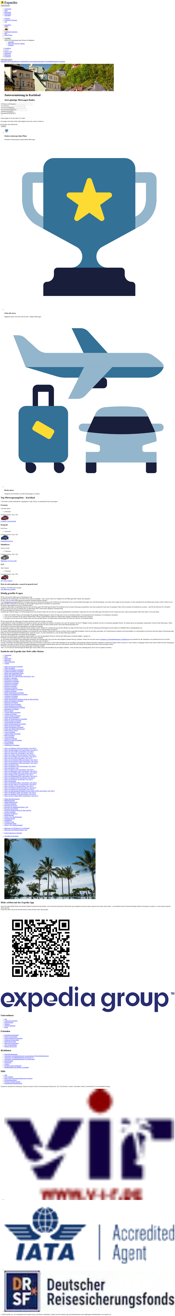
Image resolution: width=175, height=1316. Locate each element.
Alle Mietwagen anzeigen (8, 589)
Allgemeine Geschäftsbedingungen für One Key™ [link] (19, 1057)
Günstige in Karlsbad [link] (10, 714)
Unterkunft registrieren (10, 32)
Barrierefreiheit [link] (8, 1061)
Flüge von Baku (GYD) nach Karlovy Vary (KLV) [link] (19, 769)
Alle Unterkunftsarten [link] (10, 1045)
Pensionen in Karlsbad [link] (10, 688)
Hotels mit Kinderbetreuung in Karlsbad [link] (15, 694)
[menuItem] (8, 61)
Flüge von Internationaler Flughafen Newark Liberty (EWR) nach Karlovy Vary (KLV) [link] (29, 791)
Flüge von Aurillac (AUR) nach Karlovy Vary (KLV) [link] (19, 755)
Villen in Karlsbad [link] (9, 668)
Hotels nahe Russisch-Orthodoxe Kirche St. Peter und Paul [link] (21, 699)
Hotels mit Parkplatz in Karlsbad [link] (13, 701)
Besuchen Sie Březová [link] (10, 813)
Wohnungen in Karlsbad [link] (11, 683)
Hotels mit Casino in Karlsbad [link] (13, 740)
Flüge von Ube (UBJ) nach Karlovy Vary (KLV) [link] (18, 758)
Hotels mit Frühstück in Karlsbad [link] (13, 727)
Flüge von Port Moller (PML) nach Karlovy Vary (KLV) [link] (20, 773)
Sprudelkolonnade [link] (9, 818)
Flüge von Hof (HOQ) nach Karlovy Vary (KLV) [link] (18, 779)
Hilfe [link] (5, 1075)
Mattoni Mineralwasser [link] (11, 802)
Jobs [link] (5, 1019)
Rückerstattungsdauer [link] (10, 1080)
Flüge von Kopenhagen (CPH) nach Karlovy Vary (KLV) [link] (21, 763)
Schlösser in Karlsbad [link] (10, 738)
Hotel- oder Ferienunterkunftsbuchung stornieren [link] (18, 1078)
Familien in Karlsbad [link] (10, 691)
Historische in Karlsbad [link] (11, 702)
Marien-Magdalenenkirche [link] (12, 799)
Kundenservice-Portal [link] (11, 602)
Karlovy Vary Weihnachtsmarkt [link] (13, 825)
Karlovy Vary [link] (8, 51)
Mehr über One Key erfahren (16, 43)
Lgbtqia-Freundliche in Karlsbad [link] (13, 671)
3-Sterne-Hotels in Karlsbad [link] (12, 722)
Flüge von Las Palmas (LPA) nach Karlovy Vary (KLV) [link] (20, 756)
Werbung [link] (7, 1024)
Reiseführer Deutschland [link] (11, 1035)
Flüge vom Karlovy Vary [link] (11, 764)
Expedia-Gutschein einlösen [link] (12, 1081)
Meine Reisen (8, 35)
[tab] (7, 655)
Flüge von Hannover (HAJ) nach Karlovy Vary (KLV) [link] (20, 766)
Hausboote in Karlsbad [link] (11, 684)
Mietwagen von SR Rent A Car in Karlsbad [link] (16, 828)
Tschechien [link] (7, 53)
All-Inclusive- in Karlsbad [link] (11, 745)
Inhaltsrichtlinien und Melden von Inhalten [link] (16, 1067)
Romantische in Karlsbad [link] (11, 681)
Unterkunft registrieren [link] (10, 1021)
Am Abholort (4, 106)
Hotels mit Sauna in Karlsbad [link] (12, 720)
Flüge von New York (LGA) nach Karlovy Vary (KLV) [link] (20, 784)
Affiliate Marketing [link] (9, 1025)
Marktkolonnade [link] (9, 815)
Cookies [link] (6, 1064)
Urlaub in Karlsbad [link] (9, 812)
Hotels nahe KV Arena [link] (11, 730)
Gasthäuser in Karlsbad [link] (11, 696)
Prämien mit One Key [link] (10, 1046)
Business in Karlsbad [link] (10, 686)
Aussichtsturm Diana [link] (10, 823)
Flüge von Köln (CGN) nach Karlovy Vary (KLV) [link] (19, 786)
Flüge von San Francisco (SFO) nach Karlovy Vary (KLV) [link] (21, 761)
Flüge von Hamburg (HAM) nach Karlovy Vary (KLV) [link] (20, 787)
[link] (19, 9)
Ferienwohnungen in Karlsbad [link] (13, 706)
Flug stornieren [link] (8, 1077)
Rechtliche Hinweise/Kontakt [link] (12, 1066)
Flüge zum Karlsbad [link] (10, 781)
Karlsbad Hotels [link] (9, 743)
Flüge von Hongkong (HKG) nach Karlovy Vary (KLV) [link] (20, 783)
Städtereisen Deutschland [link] (11, 1040)
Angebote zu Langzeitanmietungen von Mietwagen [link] (115, 639)
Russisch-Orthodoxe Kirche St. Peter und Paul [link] (17, 810)
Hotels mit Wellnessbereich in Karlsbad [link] (15, 719)
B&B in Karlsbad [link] (9, 735)
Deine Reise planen (6, 59)
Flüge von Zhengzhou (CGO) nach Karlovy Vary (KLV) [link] (20, 771)
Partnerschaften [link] (8, 1022)
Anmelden (7, 38)
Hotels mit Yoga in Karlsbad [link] (12, 704)
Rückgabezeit (5, 113)
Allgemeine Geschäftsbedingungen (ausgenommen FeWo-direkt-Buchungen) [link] (26, 1056)
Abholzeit (3, 111)
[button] (87, 651)
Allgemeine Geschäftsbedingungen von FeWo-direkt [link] (19, 1059)
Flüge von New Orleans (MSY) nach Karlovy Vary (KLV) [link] (21, 796)
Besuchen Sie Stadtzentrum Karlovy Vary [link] (16, 807)
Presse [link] (6, 1027)
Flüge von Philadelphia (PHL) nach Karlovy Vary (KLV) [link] (20, 776)
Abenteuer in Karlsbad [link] (10, 697)
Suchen (3, 126)
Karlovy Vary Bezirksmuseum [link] (13, 817)
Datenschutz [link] (7, 1062)
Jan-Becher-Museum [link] (10, 804)
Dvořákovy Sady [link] (9, 822)
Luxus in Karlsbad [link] (9, 732)
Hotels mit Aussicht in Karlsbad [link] (13, 666)
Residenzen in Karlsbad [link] (11, 679)
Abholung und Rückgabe (8, 104)
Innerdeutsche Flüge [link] (10, 1041)
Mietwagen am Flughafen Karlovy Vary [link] (15, 830)
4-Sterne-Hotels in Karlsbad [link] (12, 734)
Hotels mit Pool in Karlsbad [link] (12, 725)
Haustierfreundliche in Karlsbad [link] (13, 689)
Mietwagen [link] (7, 55)
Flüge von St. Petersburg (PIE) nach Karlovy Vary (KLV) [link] (21, 760)
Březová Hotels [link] (8, 711)
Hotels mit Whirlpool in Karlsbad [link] (14, 670)
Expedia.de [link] (7, 48)
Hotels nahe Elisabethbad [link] (11, 717)
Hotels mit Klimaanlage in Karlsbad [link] (14, 707)
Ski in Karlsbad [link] (8, 742)
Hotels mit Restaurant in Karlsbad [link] (14, 693)
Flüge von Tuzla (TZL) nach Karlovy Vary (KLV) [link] (18, 753)
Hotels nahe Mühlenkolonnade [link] (13, 675)
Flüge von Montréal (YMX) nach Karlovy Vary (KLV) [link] (20, 792)
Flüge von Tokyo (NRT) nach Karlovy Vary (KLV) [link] (19, 751)
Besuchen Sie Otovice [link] (10, 805)
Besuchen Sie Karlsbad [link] (11, 809)
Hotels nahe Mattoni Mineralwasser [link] (14, 729)
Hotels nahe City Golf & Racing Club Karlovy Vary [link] (19, 676)
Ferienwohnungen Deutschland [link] (13, 1038)
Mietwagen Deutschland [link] (11, 1043)
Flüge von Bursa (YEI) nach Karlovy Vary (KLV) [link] (18, 774)
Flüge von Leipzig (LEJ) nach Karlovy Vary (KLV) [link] (19, 789)
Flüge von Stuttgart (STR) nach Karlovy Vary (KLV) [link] (19, 778)
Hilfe (5, 33)
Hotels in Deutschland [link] (10, 1037)
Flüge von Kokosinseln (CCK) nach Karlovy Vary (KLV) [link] (21, 750)
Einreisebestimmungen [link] (10, 1054)
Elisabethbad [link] (8, 820)
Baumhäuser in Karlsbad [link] (11, 709)
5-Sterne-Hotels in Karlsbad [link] (12, 715)
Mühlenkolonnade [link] (9, 800)
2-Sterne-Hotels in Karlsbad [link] (12, 712)
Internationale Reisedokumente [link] (13, 1083)
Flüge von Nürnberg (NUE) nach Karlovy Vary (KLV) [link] (20, 794)
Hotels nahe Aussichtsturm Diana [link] (14, 673)
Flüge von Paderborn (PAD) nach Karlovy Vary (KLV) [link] (20, 748)
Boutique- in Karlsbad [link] (10, 678)
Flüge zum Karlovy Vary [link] (11, 768)
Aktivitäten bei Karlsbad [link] (11, 836)
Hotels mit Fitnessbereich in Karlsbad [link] (15, 724)
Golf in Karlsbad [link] (9, 737)
